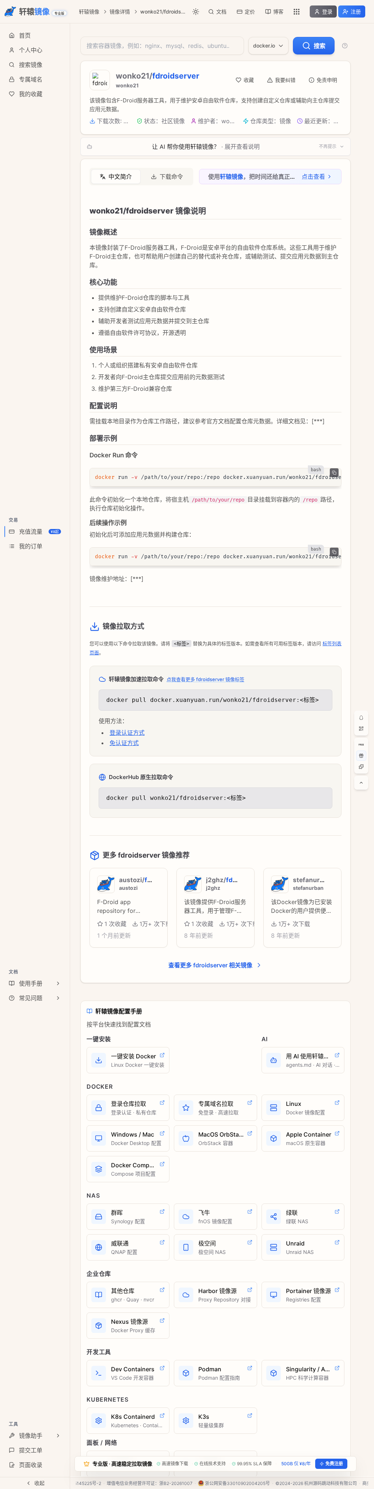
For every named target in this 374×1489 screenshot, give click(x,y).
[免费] (361, 745)
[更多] (296, 11)
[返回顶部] (361, 783)
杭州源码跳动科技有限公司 (330, 1483)
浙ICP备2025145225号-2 (75, 1483)
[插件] (361, 766)
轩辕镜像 (89, 11)
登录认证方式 (127, 732)
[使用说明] (345, 46)
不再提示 (327, 146)
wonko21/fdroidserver (163, 11)
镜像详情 (120, 11)
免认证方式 (124, 743)
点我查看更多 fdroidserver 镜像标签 (205, 679)
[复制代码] (334, 472)
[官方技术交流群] (361, 718)
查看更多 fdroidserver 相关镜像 (210, 965)
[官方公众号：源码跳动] (361, 728)
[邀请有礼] (361, 756)
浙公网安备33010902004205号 (237, 1483)
